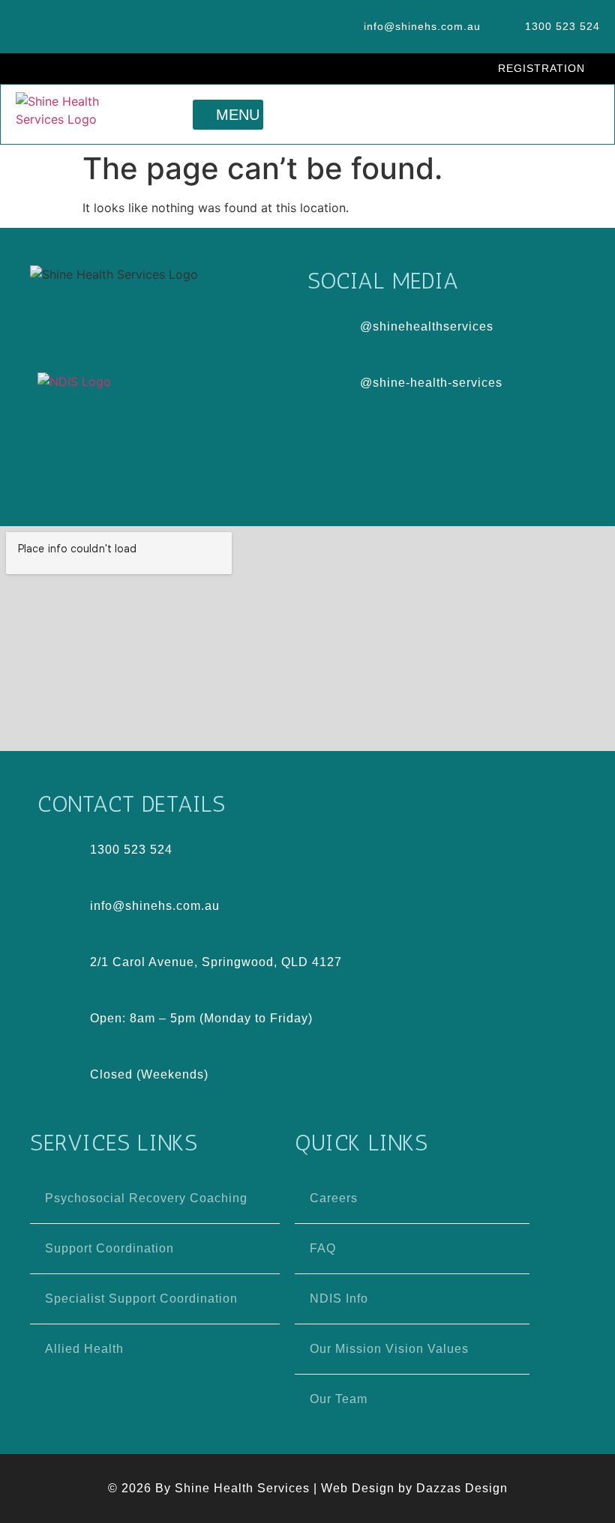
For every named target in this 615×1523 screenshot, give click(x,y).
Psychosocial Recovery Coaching (146, 1198)
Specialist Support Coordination (141, 1298)
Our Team (339, 1399)
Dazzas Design (462, 1488)
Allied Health (84, 1348)
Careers (334, 1198)
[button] (228, 115)
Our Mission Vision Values (389, 1348)
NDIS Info (339, 1298)
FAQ (323, 1248)
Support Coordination (109, 1248)
